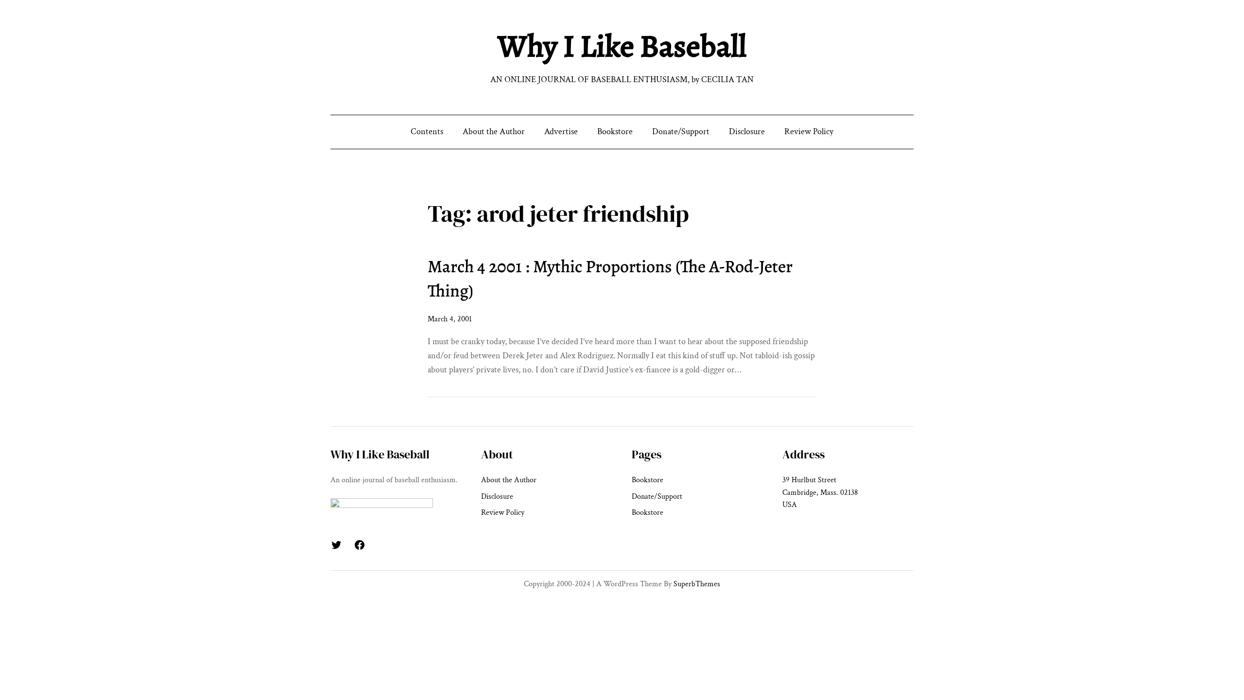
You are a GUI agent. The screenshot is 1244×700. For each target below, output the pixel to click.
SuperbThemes (697, 584)
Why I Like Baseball (622, 46)
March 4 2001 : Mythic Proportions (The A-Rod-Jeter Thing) (610, 278)
